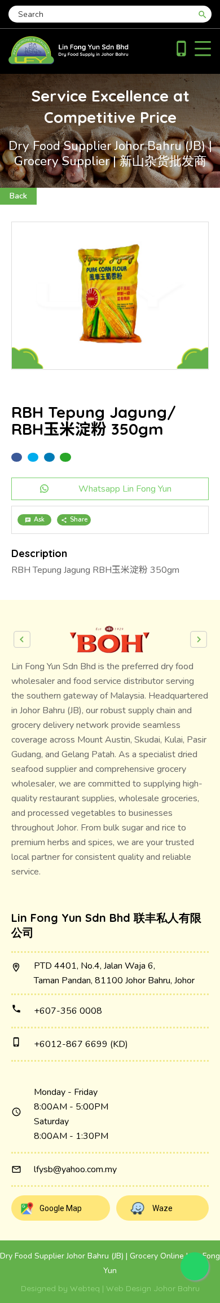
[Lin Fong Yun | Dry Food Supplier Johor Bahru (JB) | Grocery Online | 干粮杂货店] (68, 61)
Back (18, 196)
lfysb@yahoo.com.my (75, 1169)
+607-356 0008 (68, 1011)
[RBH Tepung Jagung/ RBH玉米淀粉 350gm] (110, 295)
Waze (162, 1208)
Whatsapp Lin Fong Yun (124, 489)
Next (198, 639)
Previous (22, 639)
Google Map (60, 1208)
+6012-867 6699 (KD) (81, 1044)
